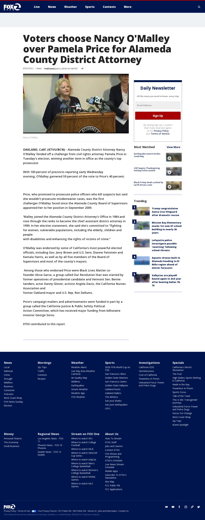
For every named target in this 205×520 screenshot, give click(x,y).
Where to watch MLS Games (82, 485)
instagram (185, 506)
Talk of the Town (181, 395)
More (127, 7)
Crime (7, 374)
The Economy (11, 442)
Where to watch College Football (83, 444)
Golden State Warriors (116, 377)
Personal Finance (13, 438)
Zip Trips (42, 367)
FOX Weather (78, 396)
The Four (177, 373)
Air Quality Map (79, 377)
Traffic (41, 371)
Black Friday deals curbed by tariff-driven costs (148, 183)
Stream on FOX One (85, 434)
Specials (178, 363)
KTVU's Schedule (113, 460)
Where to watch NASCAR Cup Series (84, 454)
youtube (173, 506)
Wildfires (8, 382)
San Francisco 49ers (115, 373)
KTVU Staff (110, 442)
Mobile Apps (111, 471)
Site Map (109, 481)
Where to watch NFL (82, 438)
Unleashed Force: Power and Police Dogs (151, 384)
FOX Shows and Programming (113, 455)
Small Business (11, 446)
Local (6, 367)
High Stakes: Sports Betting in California (186, 379)
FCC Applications (113, 489)
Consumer (9, 390)
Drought (8, 378)
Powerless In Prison (149, 378)
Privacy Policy (161, 130)
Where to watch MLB (82, 449)
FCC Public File (112, 485)
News (39, 68)
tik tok (192, 506)
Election (8, 405)
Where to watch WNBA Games (83, 478)
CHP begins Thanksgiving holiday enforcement (147, 169)
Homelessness (146, 371)
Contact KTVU (112, 449)
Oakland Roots (112, 389)
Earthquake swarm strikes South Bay (147, 155)
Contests (42, 374)
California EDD (146, 367)
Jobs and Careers (114, 446)
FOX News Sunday (13, 401)
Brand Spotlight (180, 424)
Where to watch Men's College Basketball (83, 465)
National (8, 371)
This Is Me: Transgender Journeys (184, 401)
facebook (179, 506)
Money (9, 434)
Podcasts (8, 394)
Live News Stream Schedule (114, 466)
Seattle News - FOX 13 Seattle (49, 453)
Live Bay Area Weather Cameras (83, 372)
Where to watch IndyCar (83, 459)
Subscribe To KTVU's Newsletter (116, 476)
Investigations (149, 363)
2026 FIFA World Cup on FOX (117, 369)
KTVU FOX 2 (28, 68)
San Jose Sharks (113, 400)
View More (173, 147)
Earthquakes (77, 385)
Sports (110, 363)
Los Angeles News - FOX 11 (50, 440)
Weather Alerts (79, 367)
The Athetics (111, 396)
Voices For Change (182, 413)
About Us (111, 434)
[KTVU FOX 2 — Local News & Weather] (14, 7)
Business (8, 386)
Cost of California (148, 374)
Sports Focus (179, 392)
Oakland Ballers (113, 393)
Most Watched (144, 147)
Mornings (44, 363)
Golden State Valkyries (116, 385)
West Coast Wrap (13, 397)
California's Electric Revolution (182, 369)
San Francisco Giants (116, 381)
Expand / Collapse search (199, 6)
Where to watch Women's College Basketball (84, 471)
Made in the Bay (180, 384)
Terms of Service (160, 133)
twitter (198, 506)
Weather (77, 363)
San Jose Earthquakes (116, 404)
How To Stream (113, 438)
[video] (174, 157)
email (166, 506)
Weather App (78, 393)
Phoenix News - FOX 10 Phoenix (50, 447)
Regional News (48, 434)
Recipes (42, 378)
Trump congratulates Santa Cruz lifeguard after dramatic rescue (165, 212)
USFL (108, 408)
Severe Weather (79, 389)
